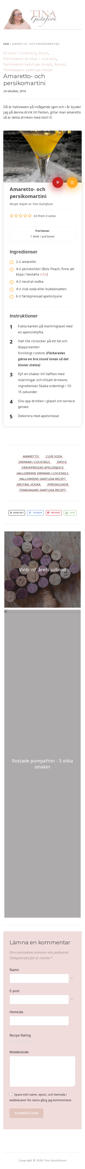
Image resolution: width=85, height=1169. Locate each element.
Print (72, 512)
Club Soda (54, 456)
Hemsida (16, 1012)
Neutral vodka (28, 484)
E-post (14, 991)
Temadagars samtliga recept (28, 70)
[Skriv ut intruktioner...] (72, 182)
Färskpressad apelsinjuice (43, 467)
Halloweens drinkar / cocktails (30, 58)
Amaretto (31, 456)
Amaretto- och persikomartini (24, 80)
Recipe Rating (20, 1035)
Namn (14, 969)
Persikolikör (57, 484)
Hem (6, 44)
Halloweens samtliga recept (27, 64)
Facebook (37, 512)
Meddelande (19, 1052)
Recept (60, 64)
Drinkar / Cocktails (19, 53)
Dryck (43, 53)
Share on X (18, 512)
